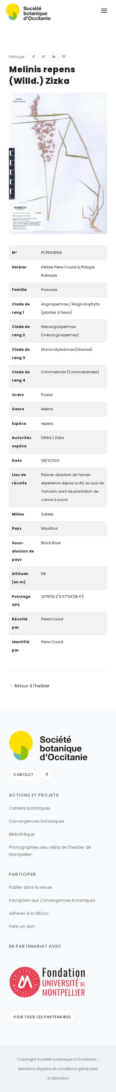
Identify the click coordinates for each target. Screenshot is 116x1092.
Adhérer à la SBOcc (29, 913)
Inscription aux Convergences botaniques (52, 900)
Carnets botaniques (29, 808)
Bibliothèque (22, 834)
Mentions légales (34, 1069)
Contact (23, 774)
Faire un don (22, 926)
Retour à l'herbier (32, 686)
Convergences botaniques (36, 821)
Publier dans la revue (30, 887)
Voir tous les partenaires (42, 1016)
